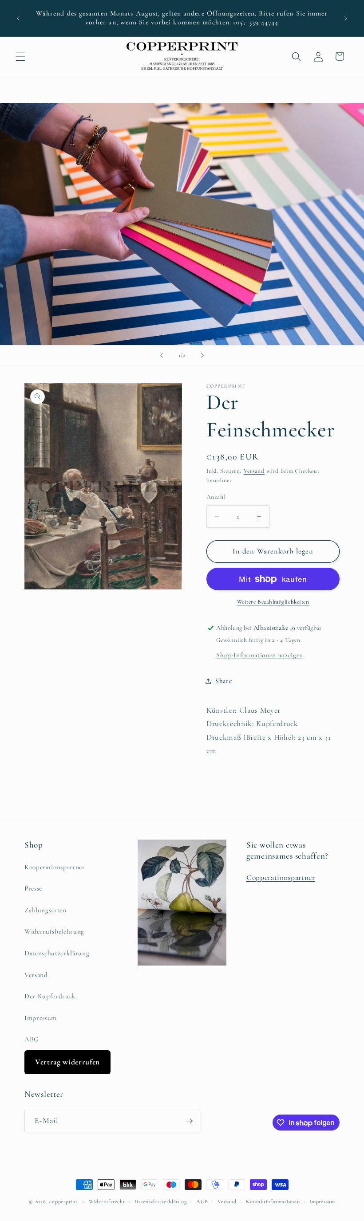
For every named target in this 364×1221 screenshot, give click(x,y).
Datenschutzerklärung (56, 953)
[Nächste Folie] (202, 355)
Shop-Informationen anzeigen (259, 655)
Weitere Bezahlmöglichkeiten (273, 601)
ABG (31, 1039)
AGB (202, 1201)
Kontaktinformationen (273, 1201)
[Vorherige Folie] (161, 355)
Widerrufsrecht (107, 1201)
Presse (33, 888)
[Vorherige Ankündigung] (18, 18)
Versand (254, 471)
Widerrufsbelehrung (54, 931)
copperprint (63, 1201)
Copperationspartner (280, 877)
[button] (20, 56)
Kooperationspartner (54, 867)
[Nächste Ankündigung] (346, 18)
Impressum (40, 1018)
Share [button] (223, 681)
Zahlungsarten (45, 910)
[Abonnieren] (189, 1121)
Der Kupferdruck (50, 996)
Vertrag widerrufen (67, 1062)
